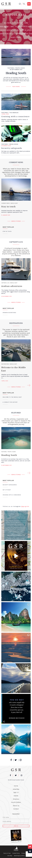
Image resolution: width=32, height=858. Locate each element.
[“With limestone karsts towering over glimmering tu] (16, 617)
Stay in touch (8, 206)
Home (16, 786)
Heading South (16, 73)
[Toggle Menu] (29, 4)
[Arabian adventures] (16, 269)
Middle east (14, 203)
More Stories (16, 221)
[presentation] (3, 385)
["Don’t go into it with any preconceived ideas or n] (16, 678)
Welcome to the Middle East (13, 369)
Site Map (9, 855)
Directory (16, 799)
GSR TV (16, 792)
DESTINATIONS (16, 323)
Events (16, 796)
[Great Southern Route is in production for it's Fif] (16, 556)
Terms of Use (7, 853)
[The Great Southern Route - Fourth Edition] (6, 4)
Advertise (16, 789)
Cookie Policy (16, 853)
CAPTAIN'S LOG (16, 242)
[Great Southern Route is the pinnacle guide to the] (16, 709)
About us (16, 805)
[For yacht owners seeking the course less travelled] (16, 647)
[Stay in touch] (16, 190)
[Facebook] (11, 760)
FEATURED (10, 68)
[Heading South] (16, 438)
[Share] (30, 846)
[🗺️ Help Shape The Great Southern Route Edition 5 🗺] (16, 525)
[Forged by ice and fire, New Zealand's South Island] (16, 739)
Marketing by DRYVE (19, 855)
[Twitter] (16, 760)
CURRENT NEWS (16, 162)
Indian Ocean (13, 144)
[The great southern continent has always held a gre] (16, 586)
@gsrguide (25, 506)
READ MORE (16, 86)
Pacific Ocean (20, 68)
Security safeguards (11, 148)
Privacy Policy (25, 853)
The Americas (13, 112)
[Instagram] (21, 760)
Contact (16, 809)
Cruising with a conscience (15, 116)
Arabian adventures (11, 286)
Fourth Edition (16, 802)
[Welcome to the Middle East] (16, 350)
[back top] (30, 851)
